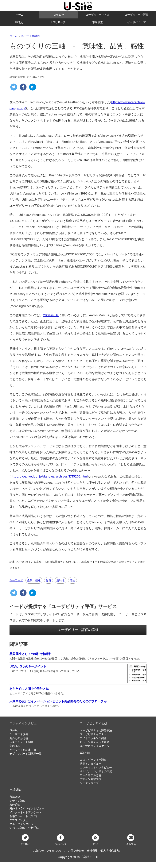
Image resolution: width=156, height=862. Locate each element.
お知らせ (38, 850)
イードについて (136, 22)
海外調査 (15, 804)
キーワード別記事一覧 (23, 749)
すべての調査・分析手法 (24, 827)
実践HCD (15, 745)
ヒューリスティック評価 (94, 742)
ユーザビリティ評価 (137, 14)
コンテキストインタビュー (96, 767)
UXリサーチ (58, 22)
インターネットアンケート (25, 812)
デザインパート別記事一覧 (25, 753)
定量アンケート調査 (21, 742)
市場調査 (97, 22)
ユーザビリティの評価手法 (96, 730)
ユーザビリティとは (98, 14)
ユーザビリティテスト (93, 734)
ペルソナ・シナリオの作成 (96, 771)
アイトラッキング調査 (93, 738)
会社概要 (92, 850)
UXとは (19, 22)
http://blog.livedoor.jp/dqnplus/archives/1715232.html (49, 476)
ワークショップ (89, 782)
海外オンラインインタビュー (27, 808)
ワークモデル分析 (90, 775)
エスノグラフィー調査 (93, 759)
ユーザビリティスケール (94, 745)
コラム (57, 14)
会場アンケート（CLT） (24, 816)
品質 (48, 580)
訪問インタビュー (90, 763)
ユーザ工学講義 (19, 734)
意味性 (60, 580)
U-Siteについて (56, 850)
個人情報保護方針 (111, 850)
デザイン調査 (17, 800)
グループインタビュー (23, 823)
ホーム (20, 14)
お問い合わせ (76, 850)
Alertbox (15, 730)
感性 (72, 580)
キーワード (16, 580)
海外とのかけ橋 (19, 738)
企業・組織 (34, 580)
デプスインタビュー (21, 820)
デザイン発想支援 (90, 779)
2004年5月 (51, 315)
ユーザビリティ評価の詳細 (78, 630)
